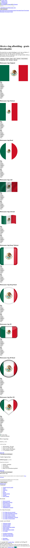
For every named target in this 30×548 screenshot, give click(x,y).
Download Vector (4, 10)
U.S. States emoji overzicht (9, 514)
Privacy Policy (6, 539)
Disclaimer (5, 538)
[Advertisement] (15, 28)
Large (2, 87)
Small (2, 84)
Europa (4, 492)
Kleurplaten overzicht (7, 502)
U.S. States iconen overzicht (9, 516)
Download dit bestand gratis (6, 480)
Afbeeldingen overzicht (8, 507)
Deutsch (16, 4)
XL (1, 89)
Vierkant (7, 58)
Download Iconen (12, 10)
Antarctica (5, 490)
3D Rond (10, 60)
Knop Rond (3, 60)
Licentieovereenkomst (7, 533)
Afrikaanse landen (7, 523)
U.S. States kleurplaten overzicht (10, 513)
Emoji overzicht (6, 503)
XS (1, 83)
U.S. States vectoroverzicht (9, 518)
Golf (14, 58)
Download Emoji (20, 10)
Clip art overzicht (6, 505)
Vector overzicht (6, 501)
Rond (11, 58)
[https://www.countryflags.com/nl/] (3, 0)
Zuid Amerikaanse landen (8, 529)
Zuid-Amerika (6, 496)
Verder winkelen (4, 482)
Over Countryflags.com (8, 536)
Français (10, 4)
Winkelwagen (3, 483)
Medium (2, 86)
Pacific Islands (6, 528)
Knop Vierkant (24, 58)
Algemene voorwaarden (8, 534)
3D (7, 60)
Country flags (11, 542)
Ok (15, 547)
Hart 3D (15, 60)
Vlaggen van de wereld (8, 487)
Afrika (4, 488)
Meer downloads (4, 9)
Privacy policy (11, 547)
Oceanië (4, 495)
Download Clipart (9, 11)
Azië (4, 491)
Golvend (18, 58)
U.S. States (5, 531)
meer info (2, 452)
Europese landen (6, 526)
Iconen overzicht (6, 506)
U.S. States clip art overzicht (9, 512)
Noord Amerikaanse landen (9, 527)
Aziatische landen (7, 524)
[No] (17, 547)
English (4, 4)
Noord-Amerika (6, 493)
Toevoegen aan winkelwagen (6, 454)
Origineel (2, 58)
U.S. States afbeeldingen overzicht (10, 517)
